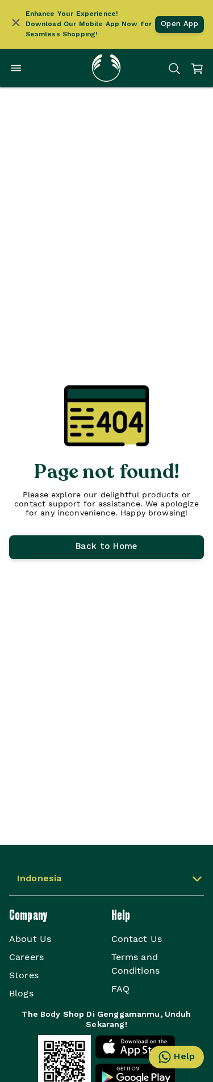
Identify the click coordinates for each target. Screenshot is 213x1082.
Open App (179, 24)
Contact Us (136, 938)
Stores (24, 975)
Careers (26, 957)
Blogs (21, 993)
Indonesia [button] (39, 879)
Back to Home (106, 547)
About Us (30, 938)
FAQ (120, 988)
